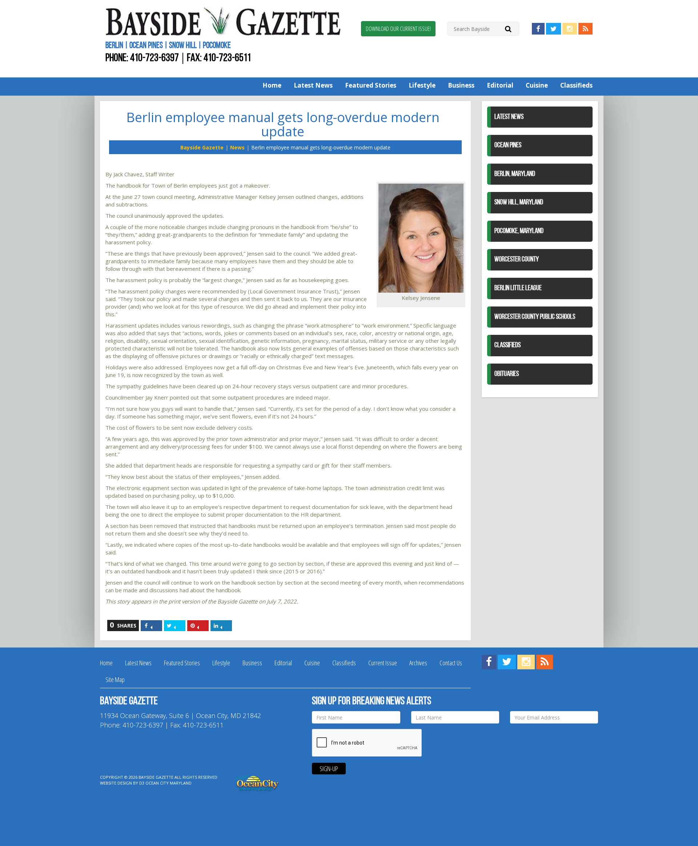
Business (461, 85)
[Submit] (508, 28)
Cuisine (537, 85)
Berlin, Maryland (514, 174)
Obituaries (506, 374)
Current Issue (382, 662)
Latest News (313, 85)
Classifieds (576, 85)
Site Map (115, 679)
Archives (418, 662)
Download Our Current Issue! (398, 29)
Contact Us (451, 662)
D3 (141, 783)
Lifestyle (422, 85)
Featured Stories (370, 85)
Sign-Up (329, 768)
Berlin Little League (518, 288)
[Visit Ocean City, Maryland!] (257, 782)
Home (271, 85)
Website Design (116, 783)
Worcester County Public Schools (534, 317)
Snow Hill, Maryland (518, 202)
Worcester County (516, 259)
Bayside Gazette (202, 147)
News (237, 147)
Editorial (500, 85)
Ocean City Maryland (168, 783)
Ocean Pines (507, 145)
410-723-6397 (154, 58)
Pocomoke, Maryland (518, 231)
